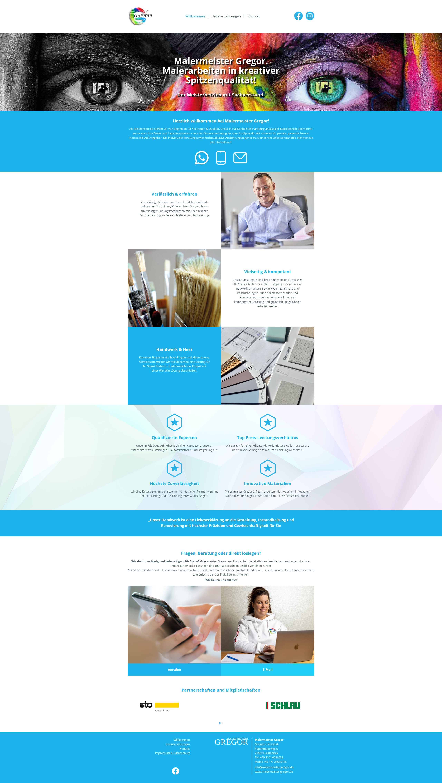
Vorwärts (316, 721)
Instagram (310, 16)
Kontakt (254, 16)
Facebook (298, 16)
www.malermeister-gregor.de (274, 772)
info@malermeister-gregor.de (274, 767)
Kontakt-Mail (240, 158)
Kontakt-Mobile (221, 158)
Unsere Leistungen (226, 16)
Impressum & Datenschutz (172, 753)
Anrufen (174, 669)
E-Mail (268, 669)
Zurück (125, 721)
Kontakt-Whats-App (202, 158)
